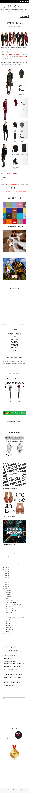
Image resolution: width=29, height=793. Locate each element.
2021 (6, 574)
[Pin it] (14, 188)
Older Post (24, 324)
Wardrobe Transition (9, 688)
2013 (6, 633)
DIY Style (14, 653)
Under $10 (11, 680)
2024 (6, 567)
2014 (6, 588)
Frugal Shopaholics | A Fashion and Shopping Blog (14, 789)
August (8, 598)
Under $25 (6, 682)
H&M (12, 669)
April (7, 625)
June (7, 621)
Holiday (17, 669)
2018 (6, 580)
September (9, 596)
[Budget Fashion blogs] (14, 760)
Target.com (23, 56)
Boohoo (22, 645)
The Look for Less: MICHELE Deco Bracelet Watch (14, 460)
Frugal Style (17, 666)
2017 (6, 582)
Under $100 (18, 680)
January (8, 631)
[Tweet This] (6, 188)
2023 (6, 569)
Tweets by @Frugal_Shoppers (10, 556)
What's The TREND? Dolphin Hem (14, 615)
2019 (6, 578)
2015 (6, 586)
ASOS (5, 645)
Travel (19, 677)
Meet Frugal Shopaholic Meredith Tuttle (15, 617)
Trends (5, 680)
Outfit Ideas (22, 672)
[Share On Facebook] (9, 188)
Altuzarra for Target (13, 54)
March (7, 627)
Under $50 (12, 682)
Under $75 (19, 682)
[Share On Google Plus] (11, 188)
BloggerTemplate (14, 791)
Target (25, 192)
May (7, 623)
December (8, 590)
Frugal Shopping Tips (18, 663)
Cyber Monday (7, 653)
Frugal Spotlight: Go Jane (12, 600)
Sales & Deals (19, 674)
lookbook (12, 173)
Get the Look (7, 669)
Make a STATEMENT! (11, 603)
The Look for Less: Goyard (12, 611)
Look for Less (7, 672)
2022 (6, 571)
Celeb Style (6, 647)
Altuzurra (8, 192)
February (8, 629)
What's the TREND (20, 688)
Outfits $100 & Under (9, 674)
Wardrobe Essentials (9, 685)
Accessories (11, 645)
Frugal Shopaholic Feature (10, 661)
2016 (6, 584)
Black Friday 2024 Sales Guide (10, 488)
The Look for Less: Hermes (9, 516)
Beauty (17, 645)
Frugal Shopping (8, 663)
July (7, 619)
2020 (6, 576)
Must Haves (14, 672)
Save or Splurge (7, 677)
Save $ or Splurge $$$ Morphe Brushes (14, 378)
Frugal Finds (13, 655)
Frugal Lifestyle (7, 658)
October (8, 594)
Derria (19, 653)
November (8, 592)
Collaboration (17, 192)
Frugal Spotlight (8, 666)
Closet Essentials (8, 650)
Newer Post (5, 324)
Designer (6, 655)
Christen (13, 647)
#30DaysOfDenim (10, 613)
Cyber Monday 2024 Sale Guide (10, 544)
